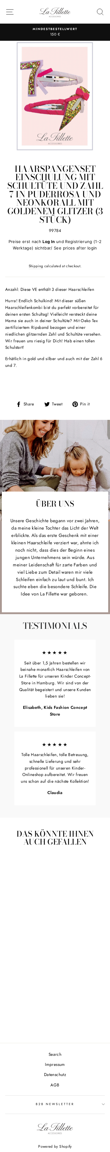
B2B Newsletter (55, 1104)
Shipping (36, 266)
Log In (48, 241)
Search (55, 1054)
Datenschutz (55, 1074)
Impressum (55, 1064)
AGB (54, 1085)
